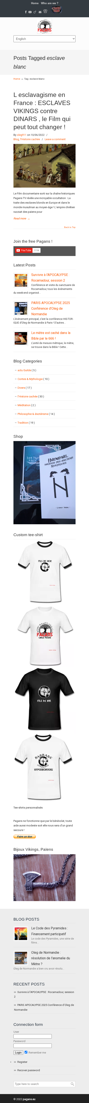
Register (22, 1061)
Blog (16, 139)
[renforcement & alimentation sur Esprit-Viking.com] (56, 12)
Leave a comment (55, 139)
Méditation (27, 405)
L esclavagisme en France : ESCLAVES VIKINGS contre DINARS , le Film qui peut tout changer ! (42, 110)
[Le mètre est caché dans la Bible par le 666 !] (21, 338)
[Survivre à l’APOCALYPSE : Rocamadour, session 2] (21, 280)
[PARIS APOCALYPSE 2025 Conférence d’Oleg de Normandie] (21, 308)
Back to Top (70, 227)
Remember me (37, 1052)
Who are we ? (49, 3)
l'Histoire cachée (30, 139)
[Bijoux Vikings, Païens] (44, 900)
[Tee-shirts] (45, 12)
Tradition (26, 422)
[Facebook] (26, 12)
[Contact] (40, 12)
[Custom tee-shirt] (44, 802)
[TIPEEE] (35, 12)
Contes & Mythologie (33, 379)
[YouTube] (30, 12)
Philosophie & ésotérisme (36, 413)
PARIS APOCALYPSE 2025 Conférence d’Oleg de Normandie (50, 308)
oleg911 (21, 135)
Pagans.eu (44, 26)
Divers (25, 387)
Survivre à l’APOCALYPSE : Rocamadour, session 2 (44, 994)
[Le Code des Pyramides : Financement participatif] (21, 933)
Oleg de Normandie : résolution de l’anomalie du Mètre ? (50, 958)
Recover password (28, 1070)
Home (34, 3)
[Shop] (44, 523)
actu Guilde (27, 370)
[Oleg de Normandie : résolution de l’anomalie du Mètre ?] (21, 958)
